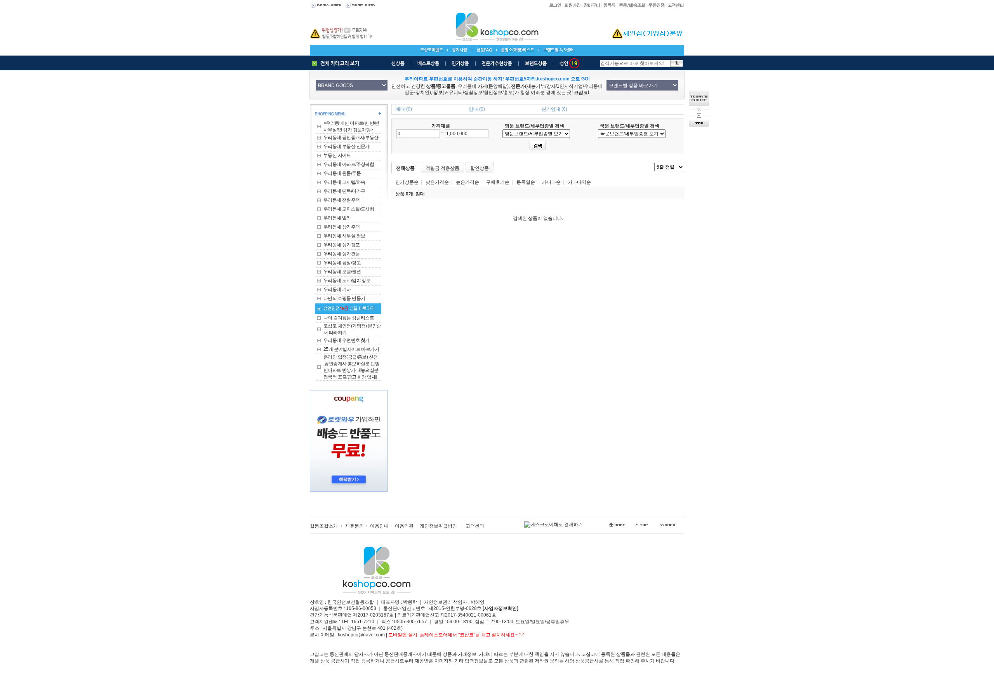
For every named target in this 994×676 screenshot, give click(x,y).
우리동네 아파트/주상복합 (348, 164)
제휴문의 (354, 526)
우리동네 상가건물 (341, 253)
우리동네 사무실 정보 (344, 236)
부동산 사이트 (337, 155)
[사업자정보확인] (500, 608)
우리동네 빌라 (337, 218)
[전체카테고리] (337, 63)
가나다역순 (579, 182)
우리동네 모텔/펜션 (342, 271)
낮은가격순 (437, 182)
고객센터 (475, 526)
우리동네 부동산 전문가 (346, 146)
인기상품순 (407, 182)
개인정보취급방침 (438, 526)
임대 (420, 194)
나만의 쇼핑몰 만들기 (344, 298)
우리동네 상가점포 (341, 244)
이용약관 (404, 526)
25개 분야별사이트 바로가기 (351, 349)
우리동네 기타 (337, 289)
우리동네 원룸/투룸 (342, 173)
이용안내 (379, 526)
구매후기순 (497, 182)
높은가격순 (467, 182)
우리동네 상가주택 (341, 227)
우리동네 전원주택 (341, 200)
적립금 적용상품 (442, 168)
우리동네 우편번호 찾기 (346, 340)
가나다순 (551, 182)
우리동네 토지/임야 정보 (346, 280)
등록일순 (525, 182)
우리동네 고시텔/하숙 (344, 182)
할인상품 (479, 168)
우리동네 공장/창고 (342, 262)
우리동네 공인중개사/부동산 (351, 137)
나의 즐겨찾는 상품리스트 (348, 318)
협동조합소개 (324, 526)
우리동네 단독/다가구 (344, 191)
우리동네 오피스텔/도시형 (348, 209)
